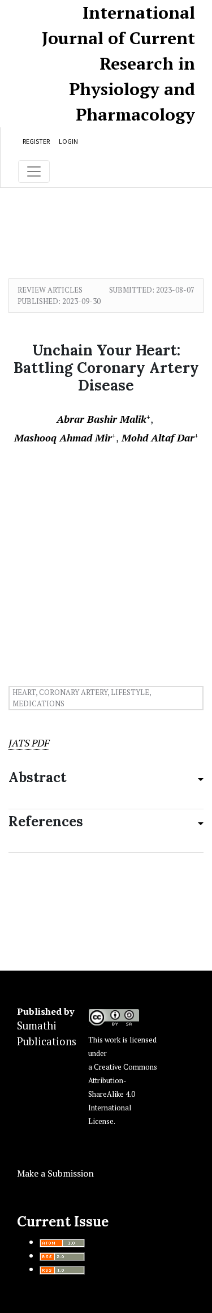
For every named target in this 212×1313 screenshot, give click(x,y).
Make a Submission (55, 1173)
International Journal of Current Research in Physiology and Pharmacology (118, 63)
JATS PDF (28, 742)
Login (68, 141)
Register (36, 141)
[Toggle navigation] (34, 171)
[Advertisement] (106, 555)
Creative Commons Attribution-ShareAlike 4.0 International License (122, 1094)
